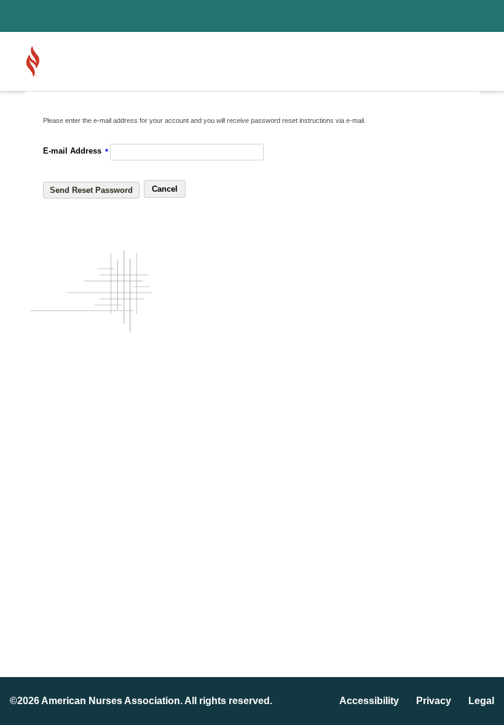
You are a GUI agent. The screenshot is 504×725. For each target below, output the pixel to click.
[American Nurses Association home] (67, 61)
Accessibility (369, 701)
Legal (481, 701)
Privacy (433, 701)
